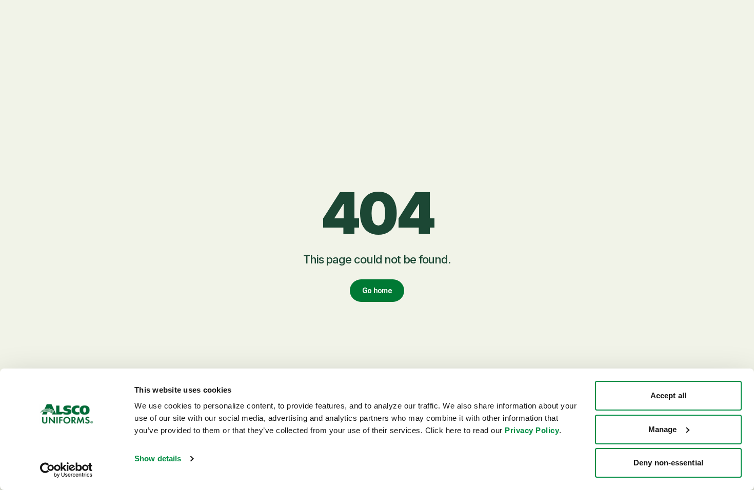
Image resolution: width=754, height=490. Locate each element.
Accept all (668, 395)
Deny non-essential (668, 462)
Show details (157, 458)
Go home (377, 290)
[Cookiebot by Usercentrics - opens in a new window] (66, 470)
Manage (662, 429)
